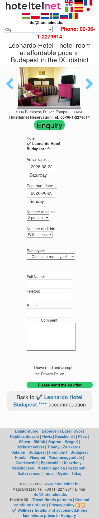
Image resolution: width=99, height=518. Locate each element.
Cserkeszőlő (27, 462)
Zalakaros (72, 446)
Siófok (39, 441)
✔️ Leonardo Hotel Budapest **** (48, 400)
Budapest (37, 452)
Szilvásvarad (29, 473)
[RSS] (78, 504)
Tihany (53, 446)
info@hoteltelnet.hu (49, 494)
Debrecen (50, 431)
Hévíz (47, 436)
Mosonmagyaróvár (65, 457)
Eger (66, 431)
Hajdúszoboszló (24, 436)
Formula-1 (58, 452)
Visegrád (37, 457)
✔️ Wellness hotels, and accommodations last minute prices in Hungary (49, 512)
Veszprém (76, 468)
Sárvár (24, 441)
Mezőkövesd (23, 468)
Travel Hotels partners (52, 499)
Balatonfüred (27, 431)
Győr (77, 431)
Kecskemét (65, 436)
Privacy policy (61, 504)
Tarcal (49, 473)
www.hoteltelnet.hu (62, 483)
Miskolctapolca (51, 468)
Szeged (71, 441)
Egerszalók (51, 462)
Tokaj (76, 473)
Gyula (63, 473)
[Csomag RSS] (83, 504)
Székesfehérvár (30, 446)
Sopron (55, 441)
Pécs (82, 436)
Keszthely (73, 462)
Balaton (18, 452)
